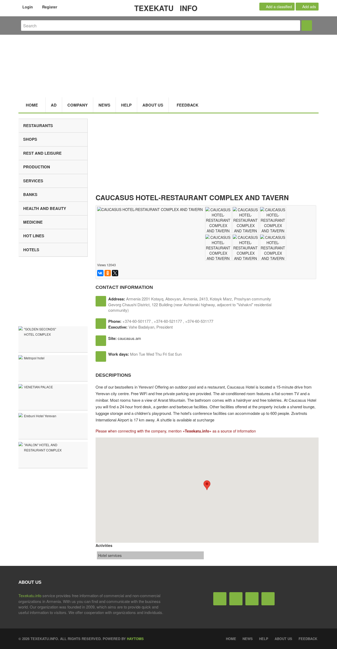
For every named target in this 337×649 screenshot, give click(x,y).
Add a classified (278, 6)
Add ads (308, 6)
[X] (115, 273)
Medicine (33, 222)
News (104, 105)
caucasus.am (129, 338)
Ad (54, 105)
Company (77, 105)
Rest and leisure (42, 153)
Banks (30, 194)
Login (27, 6)
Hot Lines (33, 236)
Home (32, 105)
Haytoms (135, 638)
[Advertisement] (207, 155)
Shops (30, 139)
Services (33, 181)
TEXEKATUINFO (165, 8)
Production (36, 167)
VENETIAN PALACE (38, 387)
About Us (152, 105)
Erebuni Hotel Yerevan (40, 416)
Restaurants (38, 125)
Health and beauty (44, 208)
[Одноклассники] (108, 273)
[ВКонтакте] (100, 273)
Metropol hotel (34, 358)
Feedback (188, 105)
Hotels (31, 250)
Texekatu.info (29, 595)
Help (126, 105)
